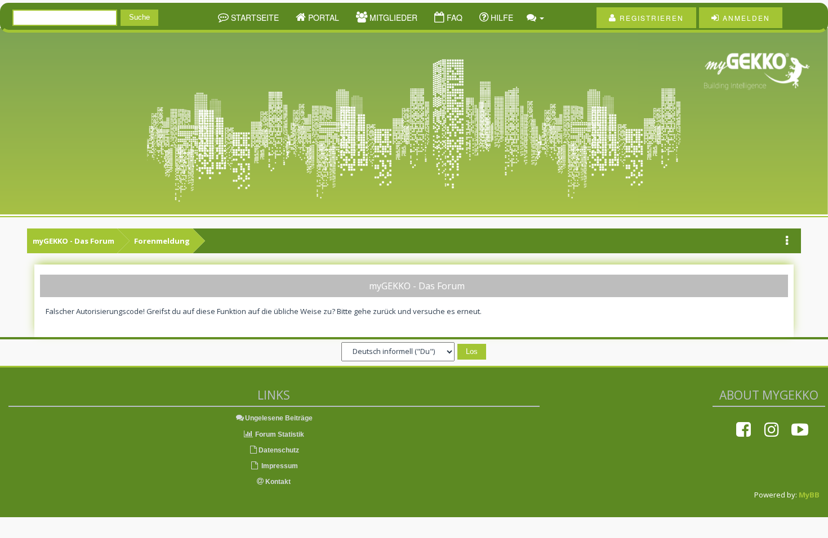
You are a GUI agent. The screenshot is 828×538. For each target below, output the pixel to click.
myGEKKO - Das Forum (73, 241)
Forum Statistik (278, 434)
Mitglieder (392, 17)
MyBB (809, 495)
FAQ (453, 17)
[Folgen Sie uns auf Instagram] (771, 429)
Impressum (279, 466)
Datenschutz (279, 450)
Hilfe (500, 17)
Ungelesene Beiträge (279, 418)
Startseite (254, 17)
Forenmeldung (162, 241)
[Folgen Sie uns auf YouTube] (800, 429)
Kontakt (277, 482)
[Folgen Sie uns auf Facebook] (743, 429)
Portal (322, 17)
